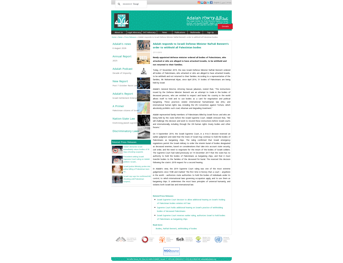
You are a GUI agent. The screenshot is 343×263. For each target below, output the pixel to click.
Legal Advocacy (134, 32)
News (164, 32)
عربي (223, 2)
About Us (119, 32)
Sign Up (210, 32)
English (216, 2)
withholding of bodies (187, 228)
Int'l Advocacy (149, 32)
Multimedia (195, 32)
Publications (180, 32)
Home (114, 37)
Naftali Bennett (170, 228)
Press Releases (130, 37)
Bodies (159, 228)
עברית (229, 2)
